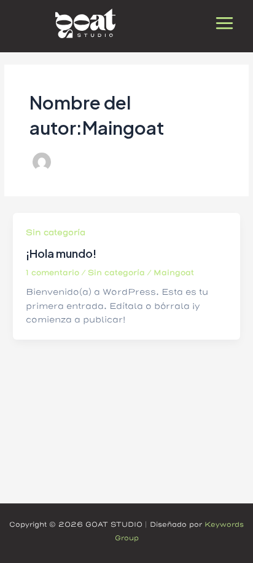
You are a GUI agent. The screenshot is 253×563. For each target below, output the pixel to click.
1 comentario (52, 273)
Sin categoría (55, 233)
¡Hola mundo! (61, 253)
